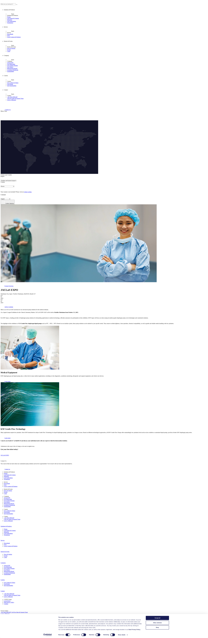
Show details (121, 634)
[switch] (83, 634)
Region (2, 176)
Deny (157, 627)
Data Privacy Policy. (134, 629)
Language (3, 194)
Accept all (157, 618)
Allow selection (157, 622)
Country (3, 182)
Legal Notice (7, 601)
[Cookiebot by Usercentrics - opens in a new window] (47, 635)
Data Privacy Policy (9, 602)
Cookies (6, 604)
